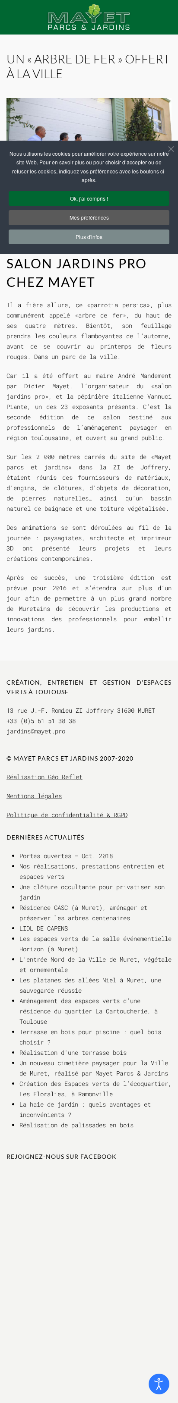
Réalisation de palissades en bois (76, 1125)
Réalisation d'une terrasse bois (73, 1052)
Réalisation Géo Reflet (44, 777)
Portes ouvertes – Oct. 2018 (66, 856)
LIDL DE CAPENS (43, 928)
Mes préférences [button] (89, 217)
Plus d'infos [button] (89, 236)
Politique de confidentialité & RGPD (66, 815)
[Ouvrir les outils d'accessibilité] (159, 1384)
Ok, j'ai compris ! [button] (89, 198)
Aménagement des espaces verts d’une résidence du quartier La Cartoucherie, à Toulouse (88, 1011)
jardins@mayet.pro (35, 731)
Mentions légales (34, 796)
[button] (10, 17)
